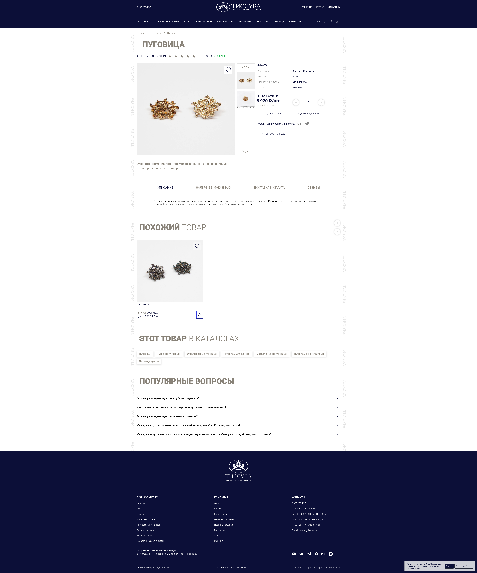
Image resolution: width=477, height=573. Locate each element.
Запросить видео (275, 133)
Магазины (334, 7)
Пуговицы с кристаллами (309, 353)
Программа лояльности (149, 524)
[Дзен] (320, 554)
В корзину (275, 113)
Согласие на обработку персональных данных (316, 567)
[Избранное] (325, 21)
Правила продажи (223, 524)
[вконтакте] (301, 554)
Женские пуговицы (169, 353)
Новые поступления (168, 21)
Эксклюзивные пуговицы (202, 353)
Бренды (218, 508)
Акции (187, 21)
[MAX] (331, 554)
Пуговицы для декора (236, 353)
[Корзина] (331, 21)
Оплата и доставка (146, 530)
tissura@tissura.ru (308, 530)
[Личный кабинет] (337, 21)
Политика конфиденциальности (153, 567)
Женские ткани (204, 21)
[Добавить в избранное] (228, 70)
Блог (139, 508)
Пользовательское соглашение (231, 567)
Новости (141, 503)
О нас (217, 503)
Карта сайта (220, 514)
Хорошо (449, 566)
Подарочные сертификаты (150, 541)
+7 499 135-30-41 (300, 508)
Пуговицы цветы (149, 361)
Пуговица (143, 304)
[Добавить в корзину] (199, 315)
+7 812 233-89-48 (300, 514)
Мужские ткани (225, 21)
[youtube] (294, 554)
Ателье (320, 7)
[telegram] (309, 554)
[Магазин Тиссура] (238, 470)
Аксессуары (262, 21)
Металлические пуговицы (271, 353)
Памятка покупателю (225, 519)
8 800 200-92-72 (300, 503)
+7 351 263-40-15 (300, 524)
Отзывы (141, 514)
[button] (337, 223)
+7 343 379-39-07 (300, 519)
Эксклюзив (245, 21)
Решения (307, 7)
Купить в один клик (309, 113)
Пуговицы (279, 21)
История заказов (145, 535)
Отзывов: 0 (205, 56)
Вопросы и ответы (146, 519)
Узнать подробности (464, 566)
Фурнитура (295, 21)
